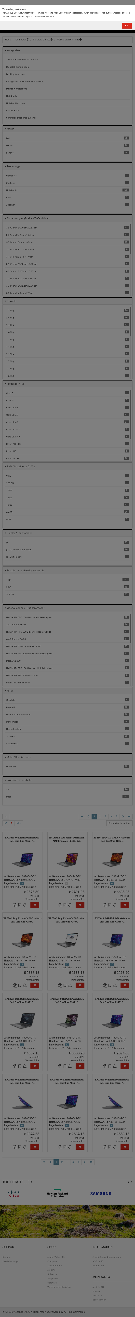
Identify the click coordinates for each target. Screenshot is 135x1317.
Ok (126, 25)
